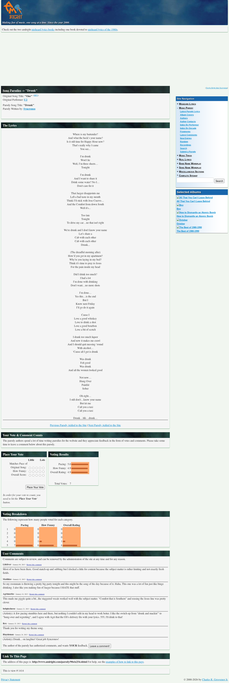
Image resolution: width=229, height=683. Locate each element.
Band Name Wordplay (190, 163)
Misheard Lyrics (187, 104)
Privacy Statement (10, 679)
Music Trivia (185, 155)
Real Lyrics (185, 159)
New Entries (186, 138)
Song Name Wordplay (190, 167)
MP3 (36, 95)
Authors (184, 118)
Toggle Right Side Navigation (216, 88)
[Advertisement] (114, 59)
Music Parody (186, 108)
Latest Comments (188, 135)
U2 (25, 100)
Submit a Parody (188, 152)
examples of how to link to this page (125, 661)
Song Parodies (12, 90)
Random (184, 142)
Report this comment (34, 564)
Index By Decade (188, 128)
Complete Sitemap (188, 175)
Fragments (185, 132)
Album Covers (187, 115)
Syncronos (29, 109)
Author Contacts (188, 121)
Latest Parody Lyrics (190, 111)
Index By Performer (189, 125)
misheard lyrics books (43, 29)
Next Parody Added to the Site (104, 425)
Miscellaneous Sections (191, 171)
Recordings (185, 145)
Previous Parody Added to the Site (68, 425)
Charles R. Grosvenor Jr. (215, 679)
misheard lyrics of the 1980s (103, 29)
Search (183, 148)
